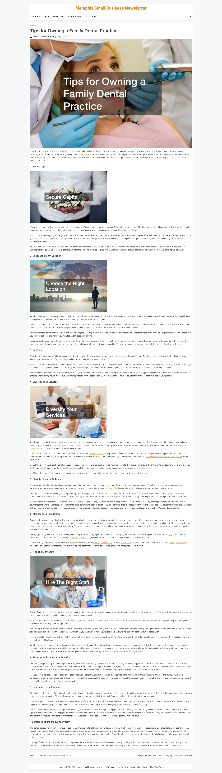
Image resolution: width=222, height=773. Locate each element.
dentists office (111, 488)
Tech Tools (91, 16)
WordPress (158, 766)
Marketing (58, 16)
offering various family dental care (71, 445)
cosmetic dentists (96, 453)
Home (33, 25)
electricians (126, 542)
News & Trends (75, 16)
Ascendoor (137, 766)
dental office (83, 154)
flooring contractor (177, 542)
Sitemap (110, 766)
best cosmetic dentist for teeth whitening (164, 456)
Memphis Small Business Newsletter (111, 7)
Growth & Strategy (40, 16)
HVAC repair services (102, 542)
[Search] (191, 17)
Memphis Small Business (43, 36)
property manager (78, 537)
